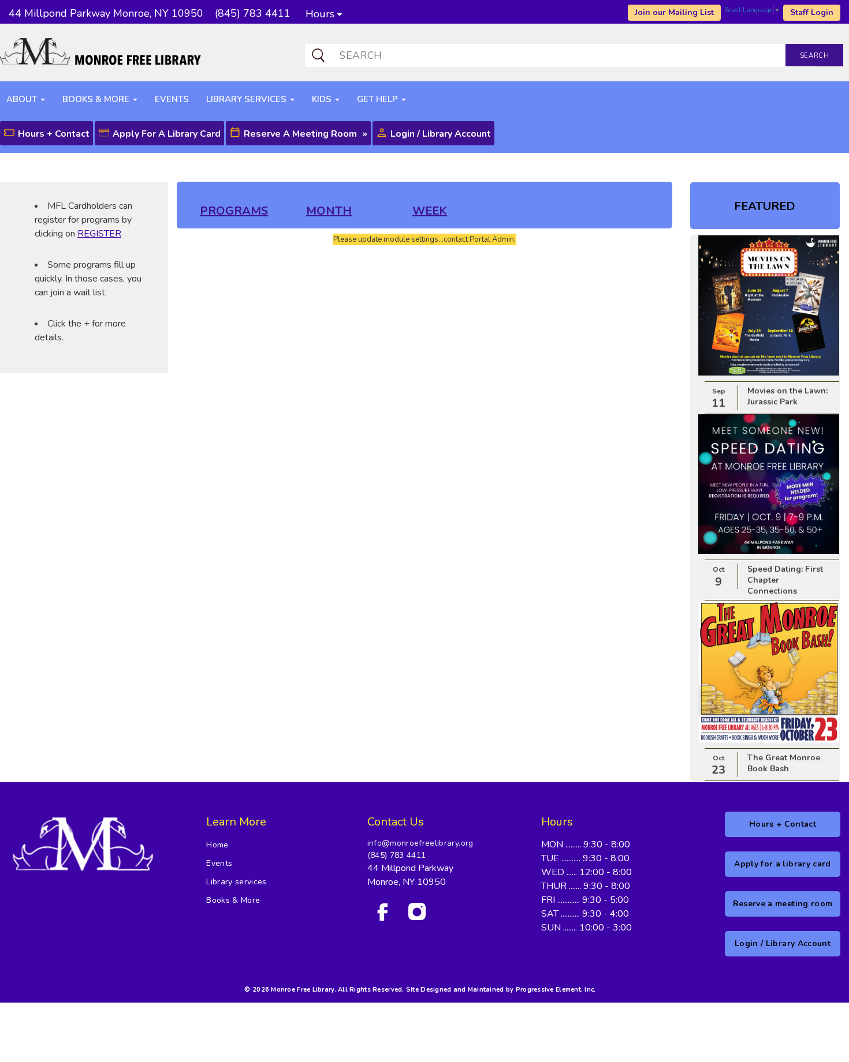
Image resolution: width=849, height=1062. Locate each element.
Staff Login (811, 12)
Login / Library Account (440, 133)
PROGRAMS (234, 211)
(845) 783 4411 (396, 855)
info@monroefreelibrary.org (420, 843)
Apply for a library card (167, 133)
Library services (236, 881)
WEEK (429, 211)
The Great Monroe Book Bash (783, 763)
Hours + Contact (54, 133)
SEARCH (814, 55)
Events (219, 863)
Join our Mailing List (674, 12)
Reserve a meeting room (300, 133)
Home (217, 844)
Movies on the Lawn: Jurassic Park (787, 396)
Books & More (233, 900)
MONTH (329, 211)
